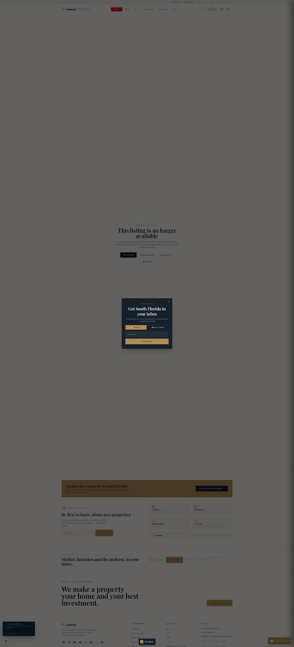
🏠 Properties (136, 327)
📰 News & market (158, 327)
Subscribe (147, 341)
